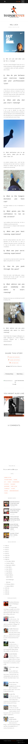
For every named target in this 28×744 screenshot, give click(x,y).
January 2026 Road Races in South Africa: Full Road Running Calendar (14, 527)
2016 (6, 590)
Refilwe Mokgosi (13, 705)
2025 (6, 547)
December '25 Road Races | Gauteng (14, 534)
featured (6, 490)
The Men (9, 481)
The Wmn (15, 479)
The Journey (12, 484)
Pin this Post (14, 362)
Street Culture (14, 486)
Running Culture (7, 477)
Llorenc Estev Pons (13, 682)
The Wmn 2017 (6, 488)
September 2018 (10, 565)
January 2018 (9, 586)
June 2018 (8, 569)
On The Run (6, 484)
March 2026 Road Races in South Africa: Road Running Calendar (15, 511)
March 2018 (8, 575)
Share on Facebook (14, 357)
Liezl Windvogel (10, 579)
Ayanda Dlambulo (13, 654)
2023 (6, 549)
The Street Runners (17, 366)
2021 (6, 553)
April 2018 (8, 573)
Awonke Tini (12, 694)
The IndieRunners (16, 481)
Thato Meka (12, 642)
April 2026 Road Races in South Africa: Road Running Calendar (15, 503)
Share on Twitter (15, 359)
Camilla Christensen (13, 629)
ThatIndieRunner (19, 381)
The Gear (13, 488)
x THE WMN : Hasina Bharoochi (13, 413)
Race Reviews (6, 486)
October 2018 (9, 563)
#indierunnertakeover (14, 490)
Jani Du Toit (11, 617)
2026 (6, 545)
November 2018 (9, 561)
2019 (6, 557)
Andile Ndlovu (9, 577)
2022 (6, 551)
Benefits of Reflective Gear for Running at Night (14, 604)
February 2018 (9, 584)
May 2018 (8, 571)
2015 (6, 592)
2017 (5, 481)
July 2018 (8, 567)
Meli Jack (8, 582)
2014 (6, 594)
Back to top (21, 742)
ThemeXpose (13, 740)
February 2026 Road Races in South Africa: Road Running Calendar (15, 518)
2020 (6, 555)
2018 (11, 366)
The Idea (5, 492)
